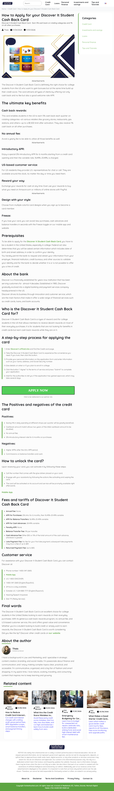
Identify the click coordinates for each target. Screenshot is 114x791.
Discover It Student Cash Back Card (44, 241)
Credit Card (48, 3)
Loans (57, 3)
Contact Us (87, 778)
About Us (25, 778)
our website (54, 633)
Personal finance (65, 3)
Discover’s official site (20, 349)
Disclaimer (37, 778)
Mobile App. (7, 492)
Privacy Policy (73, 778)
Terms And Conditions (54, 778)
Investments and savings (92, 30)
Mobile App (10, 575)
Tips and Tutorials (95, 3)
